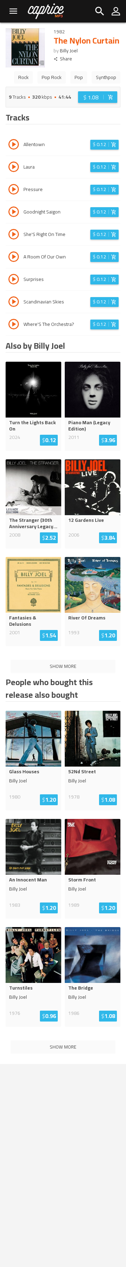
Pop (79, 77)
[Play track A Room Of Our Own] (13, 257)
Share (66, 59)
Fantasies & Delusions (22, 621)
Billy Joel (69, 50)
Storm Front (82, 880)
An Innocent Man (28, 880)
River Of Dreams (86, 618)
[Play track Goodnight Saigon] (13, 212)
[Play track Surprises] (13, 280)
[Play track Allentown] (13, 145)
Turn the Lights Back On (32, 425)
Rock (23, 77)
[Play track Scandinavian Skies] (13, 302)
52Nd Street (82, 771)
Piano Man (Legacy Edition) (89, 425)
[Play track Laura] (13, 168)
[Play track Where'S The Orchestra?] (13, 325)
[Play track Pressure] (13, 190)
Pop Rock (52, 77)
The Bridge (80, 988)
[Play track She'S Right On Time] (13, 235)
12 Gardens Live (86, 520)
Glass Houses (24, 771)
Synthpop (106, 77)
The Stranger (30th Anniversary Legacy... (33, 523)
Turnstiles (21, 988)
